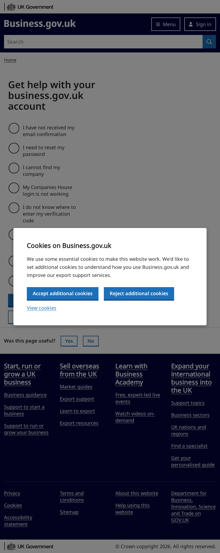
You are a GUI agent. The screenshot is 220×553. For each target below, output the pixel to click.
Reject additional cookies (139, 293)
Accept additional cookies (63, 293)
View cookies (41, 308)
